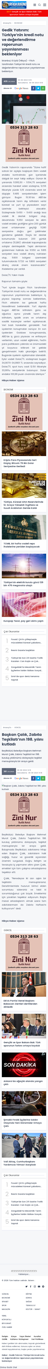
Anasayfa (7, 23)
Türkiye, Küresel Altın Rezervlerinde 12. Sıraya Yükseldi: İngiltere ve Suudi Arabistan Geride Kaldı (24, 13)
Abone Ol (8, 88)
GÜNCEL (17, 727)
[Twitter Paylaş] (38, 88)
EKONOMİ (18, 23)
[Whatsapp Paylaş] (43, 88)
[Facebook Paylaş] (33, 88)
